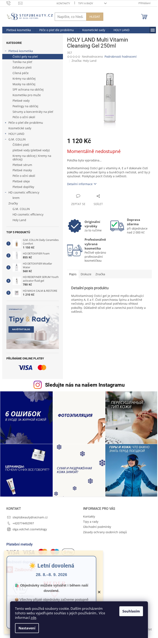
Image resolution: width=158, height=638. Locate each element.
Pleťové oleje (21, 181)
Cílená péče (21, 73)
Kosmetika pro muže (27, 95)
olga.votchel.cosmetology (30, 529)
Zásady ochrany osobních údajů (105, 532)
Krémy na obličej (24, 78)
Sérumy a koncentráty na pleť (33, 112)
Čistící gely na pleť (25, 56)
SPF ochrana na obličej (28, 89)
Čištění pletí (21, 145)
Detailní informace (80, 184)
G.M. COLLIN (17, 139)
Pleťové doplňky (23, 187)
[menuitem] (18, 30)
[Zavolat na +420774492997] (12, 3)
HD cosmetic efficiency (23, 192)
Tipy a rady (85, 3)
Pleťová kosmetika (20, 51)
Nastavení (27, 628)
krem (16, 198)
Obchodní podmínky (97, 527)
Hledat (94, 16)
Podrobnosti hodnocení (121, 56)
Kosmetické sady (19, 128)
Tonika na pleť (22, 62)
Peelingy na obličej (25, 106)
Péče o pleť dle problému (25, 123)
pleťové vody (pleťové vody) (31, 150)
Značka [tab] (100, 274)
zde (33, 617)
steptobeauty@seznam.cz (30, 517)
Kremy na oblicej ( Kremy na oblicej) (32, 157)
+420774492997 (23, 523)
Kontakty (63, 3)
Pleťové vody (21, 101)
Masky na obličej (24, 84)
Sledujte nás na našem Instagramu (85, 385)
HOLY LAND (16, 134)
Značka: (84, 61)
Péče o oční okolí (24, 117)
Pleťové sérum (22, 165)
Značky (13, 203)
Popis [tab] (73, 274)
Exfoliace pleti (22, 67)
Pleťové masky (22, 170)
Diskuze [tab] (86, 274)
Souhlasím (131, 611)
